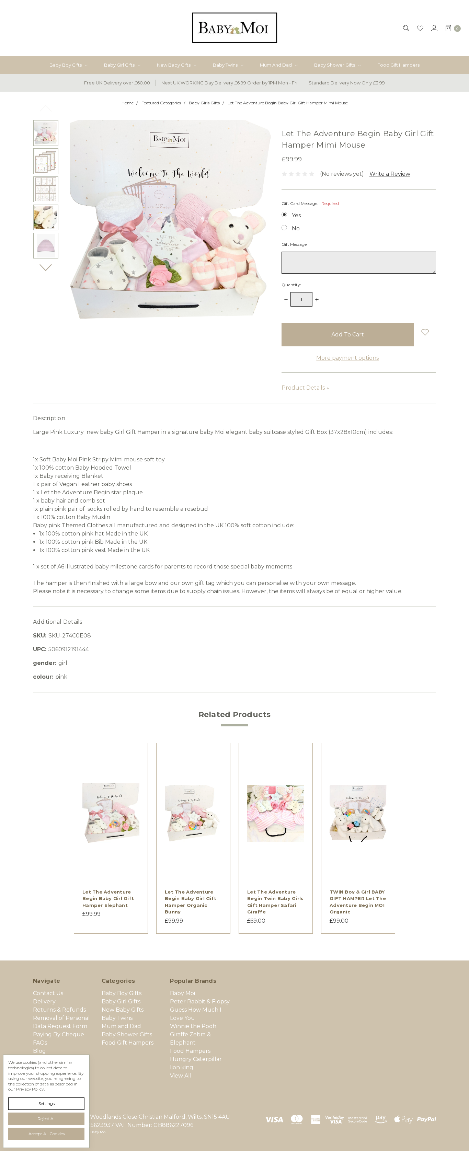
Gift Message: (295, 244)
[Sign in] (433, 28)
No (296, 228)
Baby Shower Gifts (335, 65)
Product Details (304, 387)
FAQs (40, 1042)
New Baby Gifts (174, 65)
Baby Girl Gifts (120, 65)
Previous (45, 108)
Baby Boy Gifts (66, 65)
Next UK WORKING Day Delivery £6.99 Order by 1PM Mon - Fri (229, 82)
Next (45, 267)
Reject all (46, 1118)
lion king (181, 1067)
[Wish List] (419, 28)
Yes (296, 215)
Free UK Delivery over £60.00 (117, 82)
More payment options (347, 358)
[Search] (405, 28)
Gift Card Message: (310, 203)
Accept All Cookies (46, 1133)
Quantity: (291, 284)
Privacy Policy (30, 1089)
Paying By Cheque (58, 1034)
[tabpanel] (111, 838)
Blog (39, 1051)
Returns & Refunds (59, 1009)
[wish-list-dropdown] (425, 332)
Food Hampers (190, 1051)
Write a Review (389, 174)
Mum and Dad (276, 65)
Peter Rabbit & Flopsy (200, 1001)
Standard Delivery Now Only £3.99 (347, 82)
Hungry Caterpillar (196, 1059)
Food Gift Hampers (398, 65)
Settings (46, 1103)
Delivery (44, 1001)
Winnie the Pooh (193, 1026)
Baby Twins (226, 65)
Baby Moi (182, 993)
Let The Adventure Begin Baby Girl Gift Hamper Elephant (108, 898)
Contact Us (48, 993)
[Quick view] (135, 755)
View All (181, 1075)
